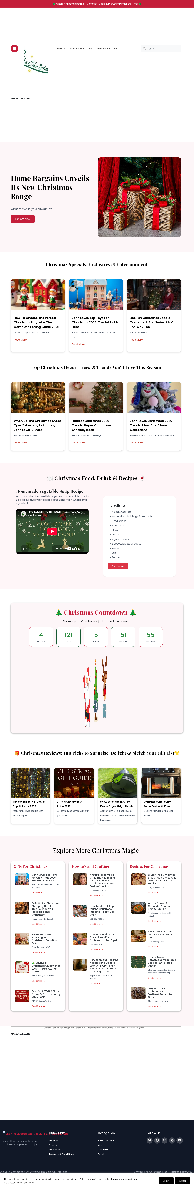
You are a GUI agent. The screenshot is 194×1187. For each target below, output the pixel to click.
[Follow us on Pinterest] (172, 1140)
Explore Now (22, 219)
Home (60, 48)
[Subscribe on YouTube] (179, 1140)
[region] (97, 1180)
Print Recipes (118, 566)
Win (116, 48)
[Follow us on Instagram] (164, 1140)
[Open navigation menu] (14, 48)
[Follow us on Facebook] (157, 1140)
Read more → (38, 892)
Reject (166, 1180)
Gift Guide (103, 1149)
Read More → (22, 339)
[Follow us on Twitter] (150, 1140)
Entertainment (76, 48)
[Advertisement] (96, 121)
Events (101, 1154)
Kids (90, 48)
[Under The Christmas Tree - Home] (35, 1133)
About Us (54, 1140)
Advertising (55, 1149)
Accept (182, 1180)
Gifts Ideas (102, 48)
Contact (54, 1145)
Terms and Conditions (61, 1154)
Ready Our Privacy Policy (21, 1182)
